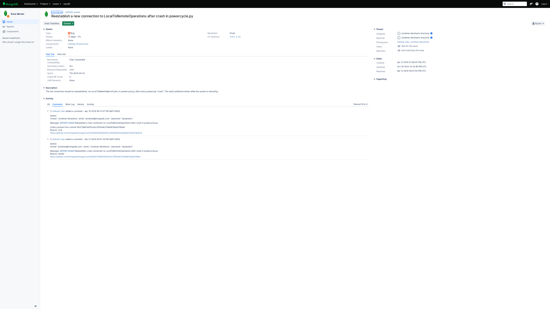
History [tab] (80, 104)
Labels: (49, 47)
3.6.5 (232, 36)
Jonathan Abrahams (419, 42)
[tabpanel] (207, 133)
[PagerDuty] (375, 79)
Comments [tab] (57, 104)
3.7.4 (238, 36)
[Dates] (375, 59)
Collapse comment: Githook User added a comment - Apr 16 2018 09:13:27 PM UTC (48, 111)
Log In (544, 4)
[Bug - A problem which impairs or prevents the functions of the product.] (69, 33)
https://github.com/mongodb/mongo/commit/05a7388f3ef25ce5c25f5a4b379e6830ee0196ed (95, 156)
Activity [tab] (90, 104)
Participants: (382, 42)
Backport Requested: (57, 69)
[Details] (44, 29)
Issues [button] (56, 4)
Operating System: (56, 66)
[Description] (44, 88)
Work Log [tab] (69, 104)
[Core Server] (5, 13)
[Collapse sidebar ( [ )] (36, 306)
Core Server (17, 14)
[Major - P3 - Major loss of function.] (69, 37)
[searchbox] (515, 4)
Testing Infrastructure (78, 44)
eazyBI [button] (67, 4)
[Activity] (44, 99)
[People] (375, 29)
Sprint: (50, 73)
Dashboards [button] (30, 4)
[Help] (537, 4)
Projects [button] (44, 4)
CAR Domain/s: (54, 80)
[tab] (50, 54)
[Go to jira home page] (10, 4)
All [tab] (48, 104)
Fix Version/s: (214, 36)
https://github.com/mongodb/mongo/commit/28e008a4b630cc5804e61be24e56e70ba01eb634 (96, 133)
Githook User (59, 111)
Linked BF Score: (55, 77)
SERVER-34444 (72, 12)
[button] (531, 4)
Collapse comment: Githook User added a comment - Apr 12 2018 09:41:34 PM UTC (48, 139)
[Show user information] (431, 33)
